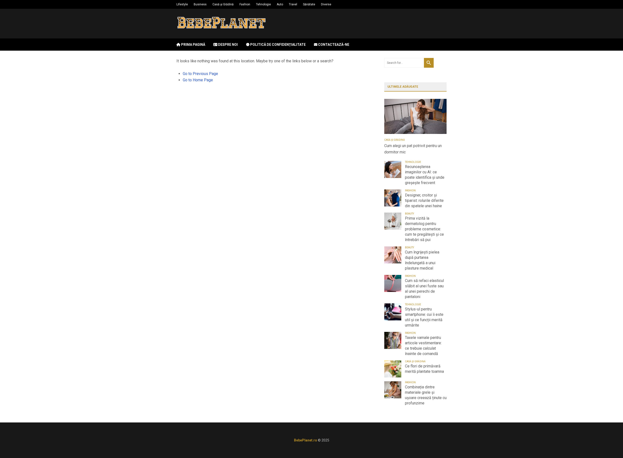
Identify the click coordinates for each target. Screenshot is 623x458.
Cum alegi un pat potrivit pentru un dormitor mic (413, 148)
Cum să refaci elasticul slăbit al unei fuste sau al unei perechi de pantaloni (424, 288)
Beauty (409, 213)
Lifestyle (182, 4)
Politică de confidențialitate (277, 45)
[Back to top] (609, 444)
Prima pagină (192, 45)
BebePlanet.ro (305, 440)
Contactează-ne (333, 45)
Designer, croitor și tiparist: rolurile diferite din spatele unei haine (424, 200)
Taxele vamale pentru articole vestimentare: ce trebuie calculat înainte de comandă (423, 345)
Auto (280, 4)
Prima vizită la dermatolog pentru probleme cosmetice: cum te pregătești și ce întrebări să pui (424, 229)
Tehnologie (263, 4)
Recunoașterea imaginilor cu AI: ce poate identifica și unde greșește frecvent (424, 174)
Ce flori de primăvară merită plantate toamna (424, 369)
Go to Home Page (198, 80)
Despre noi (227, 45)
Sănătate (309, 4)
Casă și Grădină (223, 4)
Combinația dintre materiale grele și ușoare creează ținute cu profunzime (426, 395)
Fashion (244, 4)
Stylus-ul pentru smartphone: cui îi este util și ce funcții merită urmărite (424, 317)
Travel (293, 4)
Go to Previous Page (200, 73)
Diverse (326, 4)
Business (200, 4)
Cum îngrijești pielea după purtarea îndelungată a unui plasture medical (422, 260)
